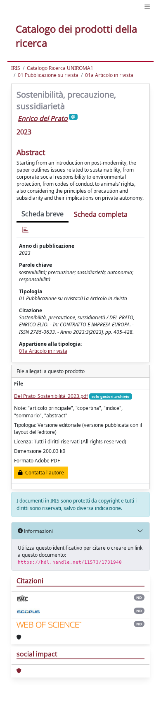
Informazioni (38, 530)
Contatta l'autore (43, 472)
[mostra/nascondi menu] (147, 7)
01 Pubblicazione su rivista (48, 75)
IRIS (15, 68)
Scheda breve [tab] (42, 213)
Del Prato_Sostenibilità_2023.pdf (51, 396)
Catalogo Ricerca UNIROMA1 (60, 68)
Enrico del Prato (43, 118)
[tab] (25, 229)
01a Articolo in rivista (109, 75)
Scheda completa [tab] (101, 214)
